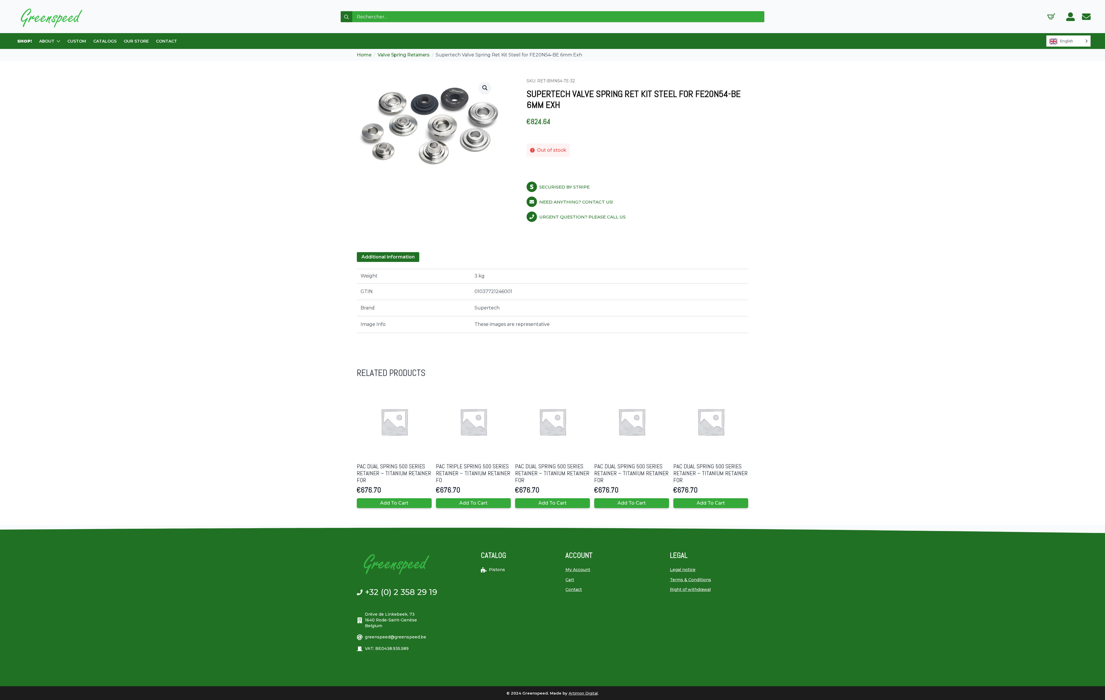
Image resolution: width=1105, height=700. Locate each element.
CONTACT (166, 41)
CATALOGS (105, 41)
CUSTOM (76, 41)
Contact (573, 589)
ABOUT (46, 41)
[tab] (388, 257)
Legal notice (683, 569)
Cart (569, 579)
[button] (485, 88)
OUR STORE (136, 41)
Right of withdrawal (690, 589)
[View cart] (1051, 16)
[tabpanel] (552, 301)
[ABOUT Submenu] (58, 41)
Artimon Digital (583, 693)
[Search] (346, 17)
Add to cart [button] (394, 503)
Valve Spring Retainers (404, 55)
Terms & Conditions (690, 579)
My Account (577, 569)
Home (364, 55)
